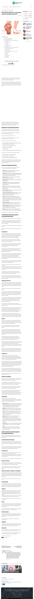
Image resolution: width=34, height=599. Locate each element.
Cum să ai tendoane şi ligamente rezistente (28, 35)
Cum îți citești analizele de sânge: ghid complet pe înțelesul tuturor (5, 571)
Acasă (2, 9)
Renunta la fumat (8, 50)
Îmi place (30, 13)
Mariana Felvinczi (8, 550)
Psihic (27, 30)
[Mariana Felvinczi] (4, 555)
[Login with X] (4, 584)
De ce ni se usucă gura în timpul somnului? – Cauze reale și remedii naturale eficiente (29, 38)
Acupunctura (7, 41)
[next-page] (3, 574)
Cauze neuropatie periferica (8, 39)
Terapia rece (7, 44)
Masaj (6, 54)
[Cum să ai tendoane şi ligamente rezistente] (24, 34)
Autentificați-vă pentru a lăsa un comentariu (8, 579)
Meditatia (7, 56)
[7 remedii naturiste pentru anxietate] (18, 569)
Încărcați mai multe (27, 41)
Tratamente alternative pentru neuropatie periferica (11, 40)
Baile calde (7, 57)
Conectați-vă (30, 15)
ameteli (16, 157)
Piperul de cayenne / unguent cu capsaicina (12, 51)
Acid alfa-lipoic (8, 52)
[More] (28, 541)
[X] (9, 559)
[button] (31, 7)
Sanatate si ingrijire (6, 9)
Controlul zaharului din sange (9, 48)
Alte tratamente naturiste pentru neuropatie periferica (11, 47)
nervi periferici (5, 537)
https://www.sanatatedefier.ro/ (9, 551)
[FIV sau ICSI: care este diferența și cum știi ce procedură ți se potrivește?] (11, 569)
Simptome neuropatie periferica (8, 38)
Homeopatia (7, 46)
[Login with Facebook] (2, 584)
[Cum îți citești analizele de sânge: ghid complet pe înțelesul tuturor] (5, 569)
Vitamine (7, 53)
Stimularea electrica (8, 42)
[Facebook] (9, 63)
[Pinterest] (16, 595)
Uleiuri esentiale (8, 55)
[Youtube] (20, 595)
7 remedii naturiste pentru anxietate (18, 571)
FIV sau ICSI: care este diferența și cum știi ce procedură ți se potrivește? (11, 571)
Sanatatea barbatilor (11, 9)
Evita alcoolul (7, 49)
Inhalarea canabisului (8, 45)
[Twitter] (10, 63)
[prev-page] (2, 574)
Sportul (7, 43)
